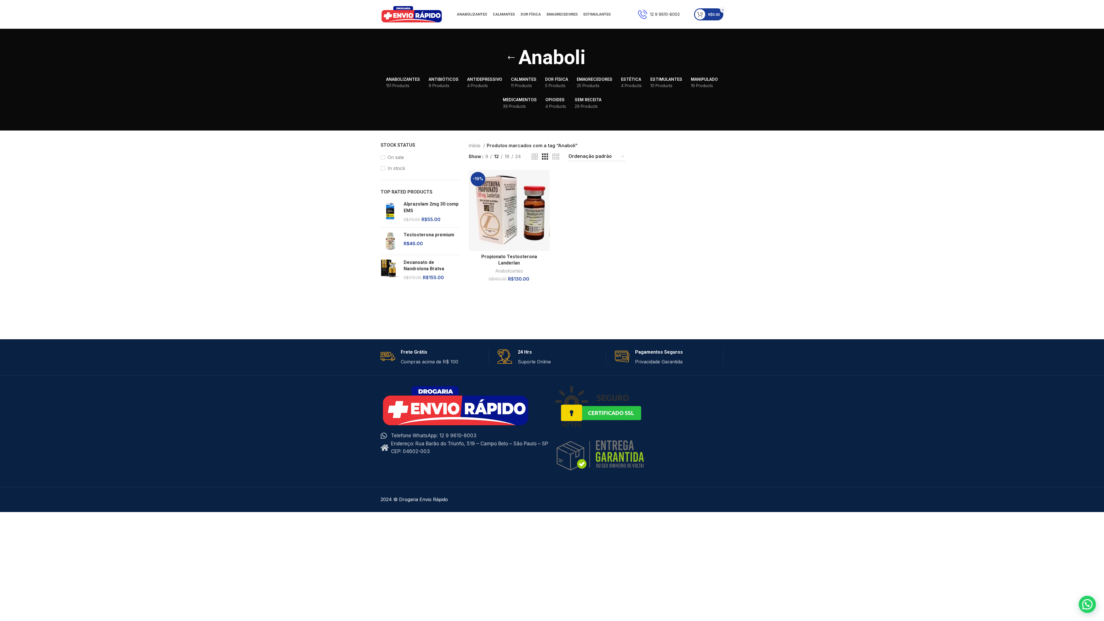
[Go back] (511, 58)
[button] (1087, 604)
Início (475, 145)
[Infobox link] (659, 14)
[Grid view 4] (555, 157)
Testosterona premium (429, 234)
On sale (396, 157)
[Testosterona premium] (390, 241)
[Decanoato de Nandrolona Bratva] (390, 270)
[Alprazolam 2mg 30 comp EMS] (390, 212)
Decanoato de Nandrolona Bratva (424, 265)
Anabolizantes (509, 271)
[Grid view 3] (545, 157)
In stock (396, 168)
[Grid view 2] (535, 157)
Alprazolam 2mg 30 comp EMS (431, 207)
